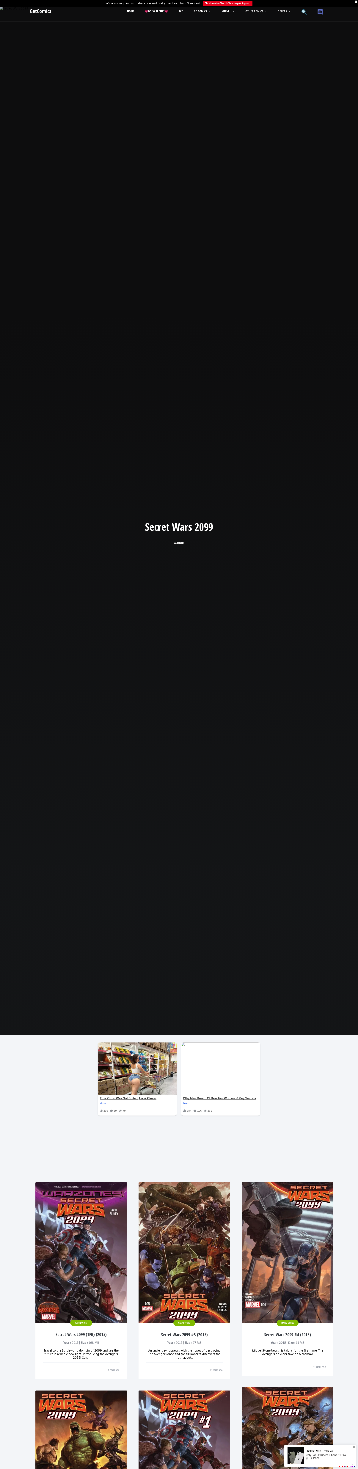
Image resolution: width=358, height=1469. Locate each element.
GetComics (40, 11)
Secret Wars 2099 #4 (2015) (287, 1334)
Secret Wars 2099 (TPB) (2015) (81, 1334)
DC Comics (200, 11)
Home (130, 11)
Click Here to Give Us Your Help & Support (228, 3)
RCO (181, 11)
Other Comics (254, 11)
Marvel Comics (81, 1323)
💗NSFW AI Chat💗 (156, 11)
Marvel (226, 11)
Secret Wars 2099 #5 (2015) (184, 1334)
